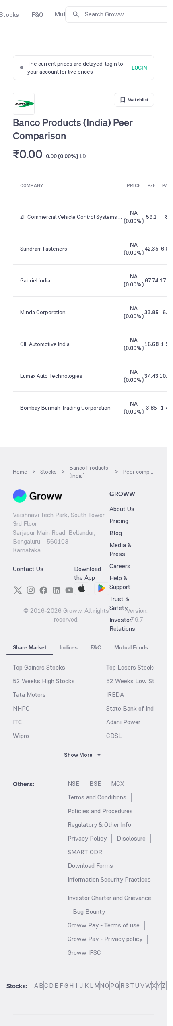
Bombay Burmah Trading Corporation (65, 407)
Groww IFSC (84, 952)
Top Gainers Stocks (39, 667)
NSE (73, 783)
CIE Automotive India (45, 344)
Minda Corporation (43, 312)
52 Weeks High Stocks (44, 681)
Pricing (118, 521)
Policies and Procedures (100, 811)
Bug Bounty (89, 911)
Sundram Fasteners (43, 248)
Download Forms (90, 865)
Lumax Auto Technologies (51, 375)
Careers (119, 566)
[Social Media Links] (18, 590)
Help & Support (119, 582)
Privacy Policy (87, 838)
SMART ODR (85, 852)
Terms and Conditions (97, 797)
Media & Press (120, 549)
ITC (17, 722)
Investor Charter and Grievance (109, 898)
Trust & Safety (119, 603)
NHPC (21, 708)
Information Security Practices (109, 879)
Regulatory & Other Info (99, 824)
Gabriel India (35, 280)
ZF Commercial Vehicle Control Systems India (71, 216)
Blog (115, 533)
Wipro (21, 735)
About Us (121, 509)
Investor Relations (122, 624)
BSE (95, 783)
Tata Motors (29, 694)
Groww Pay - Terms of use (104, 925)
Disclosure (131, 838)
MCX (117, 783)
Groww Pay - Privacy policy (105, 939)
